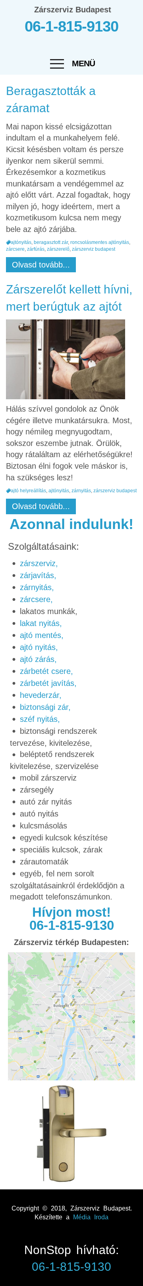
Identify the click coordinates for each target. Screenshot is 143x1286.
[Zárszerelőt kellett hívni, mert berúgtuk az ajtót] (67, 361)
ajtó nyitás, (39, 647)
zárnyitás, (37, 587)
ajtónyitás (21, 242)
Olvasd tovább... (41, 264)
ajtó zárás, (38, 659)
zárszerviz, (39, 563)
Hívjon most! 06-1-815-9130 (71, 919)
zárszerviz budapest (93, 249)
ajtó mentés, (42, 635)
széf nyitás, (40, 719)
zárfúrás (35, 249)
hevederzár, (41, 695)
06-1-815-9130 (71, 26)
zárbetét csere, (46, 671)
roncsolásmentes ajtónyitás (99, 242)
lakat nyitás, (41, 623)
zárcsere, (36, 599)
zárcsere (15, 249)
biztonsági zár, (45, 707)
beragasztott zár (51, 242)
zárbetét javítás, (48, 683)
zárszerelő (58, 249)
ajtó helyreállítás (28, 490)
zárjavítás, (38, 575)
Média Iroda (90, 1217)
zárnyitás (81, 490)
